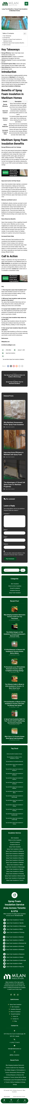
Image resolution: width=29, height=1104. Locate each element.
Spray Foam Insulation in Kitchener (15, 860)
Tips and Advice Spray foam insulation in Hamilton (14, 779)
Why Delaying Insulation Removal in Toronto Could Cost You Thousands (14, 616)
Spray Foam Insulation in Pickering (15, 873)
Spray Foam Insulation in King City (15, 858)
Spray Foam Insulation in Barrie (15, 849)
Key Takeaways (7, 35)
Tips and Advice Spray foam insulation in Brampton (14, 770)
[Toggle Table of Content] (24, 33)
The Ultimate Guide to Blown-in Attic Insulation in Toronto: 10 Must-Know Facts (14, 686)
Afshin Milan (8, 350)
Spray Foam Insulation (10, 353)
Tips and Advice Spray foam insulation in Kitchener (14, 783)
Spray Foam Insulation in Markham (15, 862)
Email (5, 537)
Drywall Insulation (15, 1014)
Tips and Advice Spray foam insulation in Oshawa (14, 805)
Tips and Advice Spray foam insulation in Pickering (14, 810)
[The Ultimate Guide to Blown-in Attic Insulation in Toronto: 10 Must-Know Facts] (14, 679)
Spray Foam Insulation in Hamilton (15, 855)
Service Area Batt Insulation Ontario (14, 753)
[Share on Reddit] (17, 366)
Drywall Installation (15, 588)
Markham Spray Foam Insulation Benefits (13, 43)
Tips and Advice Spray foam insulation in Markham (13, 359)
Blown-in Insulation (15, 1011)
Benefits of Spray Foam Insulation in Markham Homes (12, 40)
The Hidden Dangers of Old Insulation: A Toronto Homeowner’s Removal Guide (14, 634)
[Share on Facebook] (8, 366)
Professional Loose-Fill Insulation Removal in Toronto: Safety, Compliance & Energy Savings (14, 668)
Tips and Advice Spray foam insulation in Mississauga (14, 796)
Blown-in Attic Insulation (14, 586)
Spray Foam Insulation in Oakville (14, 869)
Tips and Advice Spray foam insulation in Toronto (14, 823)
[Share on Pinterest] (14, 366)
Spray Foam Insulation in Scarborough (15, 878)
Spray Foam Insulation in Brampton (15, 851)
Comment (7, 513)
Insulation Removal (15, 590)
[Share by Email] (19, 366)
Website (6, 544)
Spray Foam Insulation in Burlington (15, 853)
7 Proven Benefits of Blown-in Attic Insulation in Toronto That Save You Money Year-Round (14, 703)
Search (22, 570)
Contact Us (16, 1019)
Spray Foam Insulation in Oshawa (14, 871)
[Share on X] (11, 366)
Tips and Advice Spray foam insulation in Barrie (14, 765)
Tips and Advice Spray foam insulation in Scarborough (14, 819)
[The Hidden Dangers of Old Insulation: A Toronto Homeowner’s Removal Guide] (14, 627)
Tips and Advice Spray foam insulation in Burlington (14, 774)
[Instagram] (14, 994)
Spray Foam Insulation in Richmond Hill (15, 876)
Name (6, 529)
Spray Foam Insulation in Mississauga (15, 867)
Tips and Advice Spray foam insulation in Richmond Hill (14, 814)
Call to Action (6, 44)
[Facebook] (11, 994)
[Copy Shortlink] (22, 366)
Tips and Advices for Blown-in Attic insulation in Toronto (14, 758)
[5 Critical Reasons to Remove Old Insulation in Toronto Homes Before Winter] (14, 644)
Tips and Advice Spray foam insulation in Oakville (14, 801)
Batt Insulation (15, 583)
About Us (15, 1016)
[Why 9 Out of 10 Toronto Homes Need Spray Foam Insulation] (14, 731)
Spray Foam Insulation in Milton (15, 864)
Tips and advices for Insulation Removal (14, 761)
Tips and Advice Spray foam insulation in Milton (14, 792)
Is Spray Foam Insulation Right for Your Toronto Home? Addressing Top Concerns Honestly (14, 721)
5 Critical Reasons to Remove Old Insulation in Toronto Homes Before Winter (14, 651)
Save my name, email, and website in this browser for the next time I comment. (14, 553)
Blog (15, 1021)
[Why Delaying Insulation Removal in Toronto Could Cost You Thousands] (14, 609)
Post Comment (10, 558)
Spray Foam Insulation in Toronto (14, 880)
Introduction (6, 37)
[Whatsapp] (17, 994)
